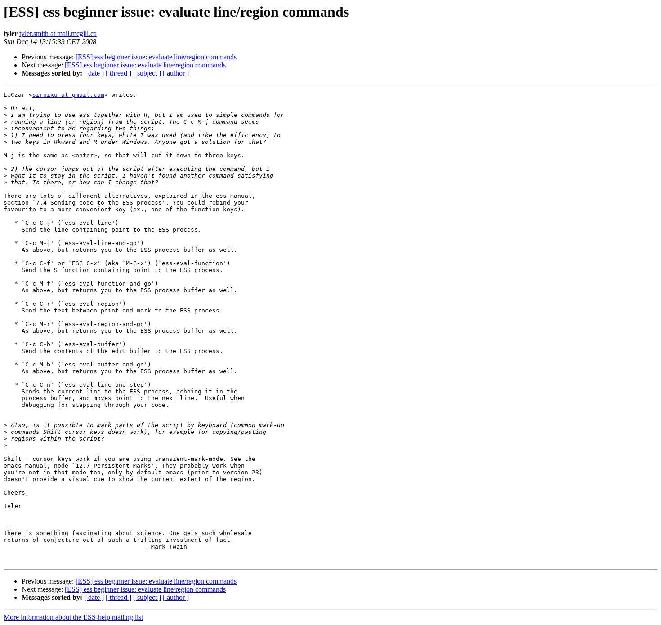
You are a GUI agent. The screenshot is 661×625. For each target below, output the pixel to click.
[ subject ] (147, 73)
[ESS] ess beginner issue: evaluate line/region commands (156, 57)
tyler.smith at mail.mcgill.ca (58, 33)
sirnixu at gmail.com (68, 94)
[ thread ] (118, 73)
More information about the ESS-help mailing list (73, 617)
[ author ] (176, 73)
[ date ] (94, 73)
